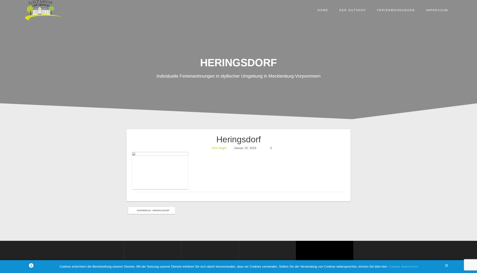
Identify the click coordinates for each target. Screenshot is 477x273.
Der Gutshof (352, 10)
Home (323, 10)
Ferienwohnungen (396, 10)
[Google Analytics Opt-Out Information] (31, 266)
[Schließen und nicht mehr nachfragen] (446, 266)
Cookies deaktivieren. (404, 266)
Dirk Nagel (219, 148)
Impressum (437, 10)
